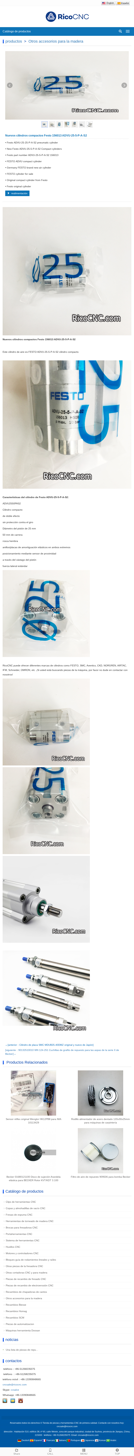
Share (16, 1453)
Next (124, 85)
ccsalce (15, 1389)
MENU (83, 1453)
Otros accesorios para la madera (55, 41)
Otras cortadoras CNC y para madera (26, 1272)
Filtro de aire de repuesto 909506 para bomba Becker (100, 1176)
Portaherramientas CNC (19, 1234)
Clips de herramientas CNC (21, 1201)
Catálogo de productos (17, 31)
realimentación (18, 193)
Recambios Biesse (16, 1304)
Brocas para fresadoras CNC (22, 1227)
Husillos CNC (13, 1246)
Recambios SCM (15, 1317)
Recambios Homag (16, 1311)
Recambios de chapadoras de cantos (26, 1291)
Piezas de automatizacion (20, 1324)
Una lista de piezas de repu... (21, 1349)
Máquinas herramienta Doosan (23, 1330)
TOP (117, 1453)
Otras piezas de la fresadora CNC (24, 1266)
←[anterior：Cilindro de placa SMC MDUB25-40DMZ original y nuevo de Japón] (49, 1044)
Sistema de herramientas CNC (22, 1240)
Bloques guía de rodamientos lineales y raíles (31, 1259)
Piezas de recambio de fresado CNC (26, 1279)
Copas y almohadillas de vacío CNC (25, 1208)
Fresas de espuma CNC (19, 1214)
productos (13, 41)
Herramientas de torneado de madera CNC (30, 1221)
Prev (10, 85)
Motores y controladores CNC (22, 1253)
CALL (50, 1453)
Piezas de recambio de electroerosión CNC (29, 1285)
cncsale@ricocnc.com (15, 1384)
